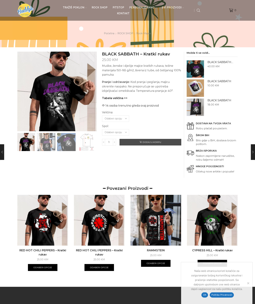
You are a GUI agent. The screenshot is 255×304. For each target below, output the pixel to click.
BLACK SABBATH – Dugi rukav (220, 62)
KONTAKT (123, 13)
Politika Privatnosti (221, 294)
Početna (109, 33)
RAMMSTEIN (156, 250)
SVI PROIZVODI (172, 7)
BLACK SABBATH (219, 81)
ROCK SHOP (100, 7)
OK (204, 294)
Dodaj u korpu (152, 142)
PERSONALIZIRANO (142, 7)
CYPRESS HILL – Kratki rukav (212, 250)
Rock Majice (143, 33)
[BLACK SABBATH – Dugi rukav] (195, 69)
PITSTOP (118, 7)
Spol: (105, 126)
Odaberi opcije (42, 267)
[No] (248, 283)
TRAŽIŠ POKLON (73, 7)
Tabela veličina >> (115, 98)
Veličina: (107, 112)
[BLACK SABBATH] (195, 88)
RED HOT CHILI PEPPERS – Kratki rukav (42, 252)
